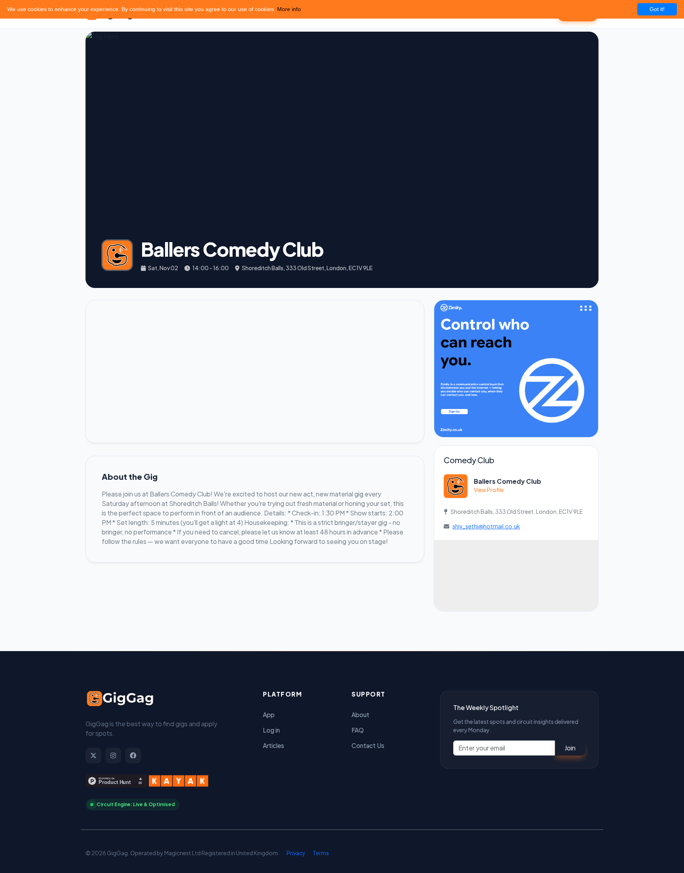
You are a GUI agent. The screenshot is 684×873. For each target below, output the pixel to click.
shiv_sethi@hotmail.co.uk (486, 526)
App (269, 714)
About (360, 714)
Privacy (296, 852)
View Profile (489, 489)
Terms (321, 852)
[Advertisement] (255, 371)
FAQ (358, 730)
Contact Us (368, 745)
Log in (271, 730)
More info (289, 9)
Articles (273, 745)
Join (570, 748)
